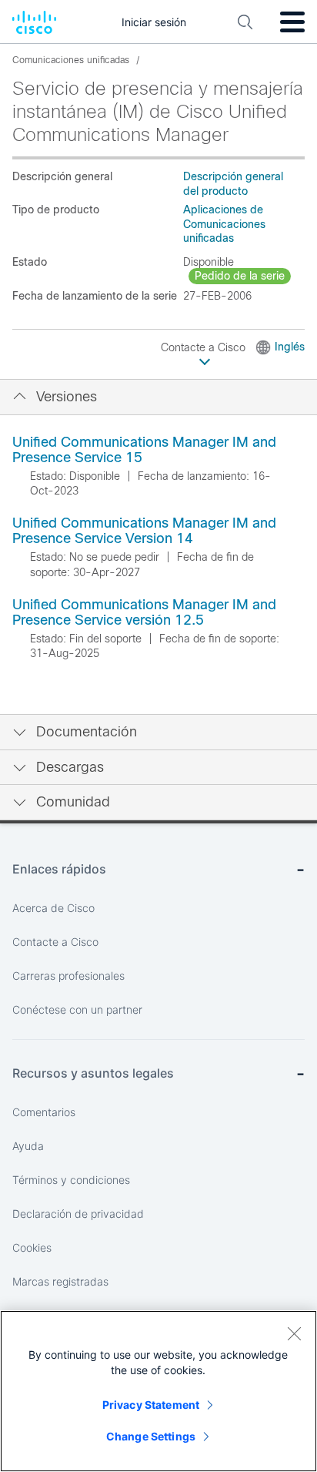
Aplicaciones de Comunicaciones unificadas (224, 223)
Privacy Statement (150, 1404)
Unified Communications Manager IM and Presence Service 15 (144, 449)
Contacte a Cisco (205, 347)
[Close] (294, 1333)
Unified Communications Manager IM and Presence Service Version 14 (144, 530)
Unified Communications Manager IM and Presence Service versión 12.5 (144, 612)
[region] (158, 1391)
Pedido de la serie (240, 276)
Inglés (290, 346)
